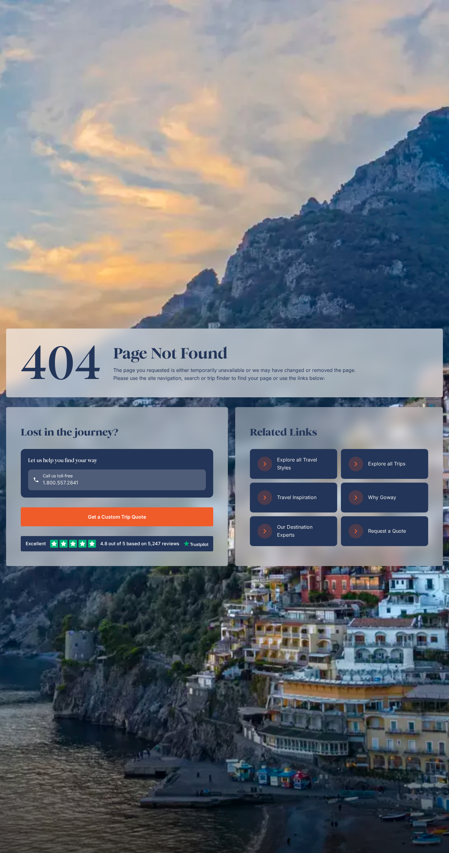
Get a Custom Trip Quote (117, 517)
